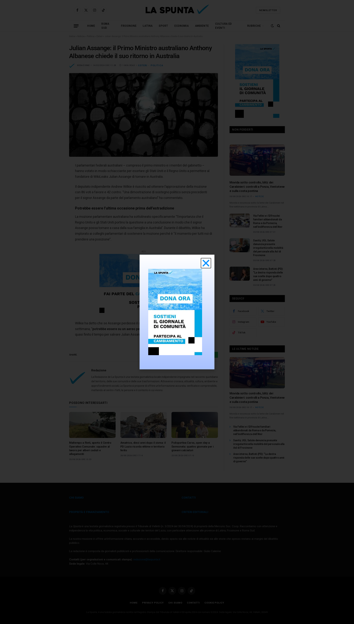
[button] (206, 263)
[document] (177, 312)
